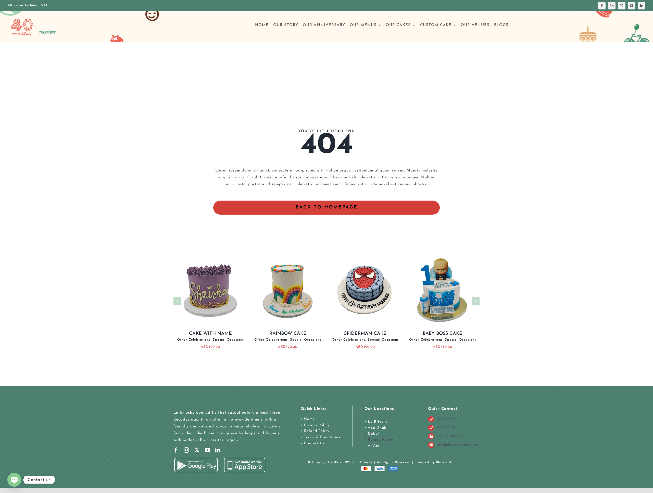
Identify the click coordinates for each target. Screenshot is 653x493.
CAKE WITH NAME (210, 333)
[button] (177, 301)
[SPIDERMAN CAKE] (365, 254)
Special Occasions (228, 339)
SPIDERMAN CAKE (365, 333)
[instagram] (612, 5)
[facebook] (602, 5)
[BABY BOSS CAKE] (443, 254)
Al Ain (374, 446)
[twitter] (621, 5)
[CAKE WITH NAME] (210, 254)
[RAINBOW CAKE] (288, 254)
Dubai (373, 434)
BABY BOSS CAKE (442, 333)
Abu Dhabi (378, 428)
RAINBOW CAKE (287, 333)
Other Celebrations (193, 339)
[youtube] (631, 5)
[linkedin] (641, 5)
